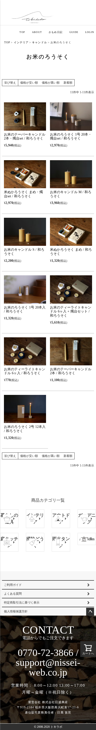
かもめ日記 (56, 32)
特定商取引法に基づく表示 (21, 602)
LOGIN (89, 32)
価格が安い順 (29, 82)
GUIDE (73, 32)
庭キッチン (9, 542)
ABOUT (37, 32)
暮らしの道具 (9, 518)
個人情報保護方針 (16, 611)
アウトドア (61, 518)
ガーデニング (87, 518)
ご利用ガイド (13, 585)
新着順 (68, 82)
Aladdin (87, 538)
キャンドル (39, 42)
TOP (22, 32)
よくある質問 (13, 593)
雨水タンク (61, 542)
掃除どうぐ (35, 542)
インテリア (21, 42)
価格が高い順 (51, 82)
